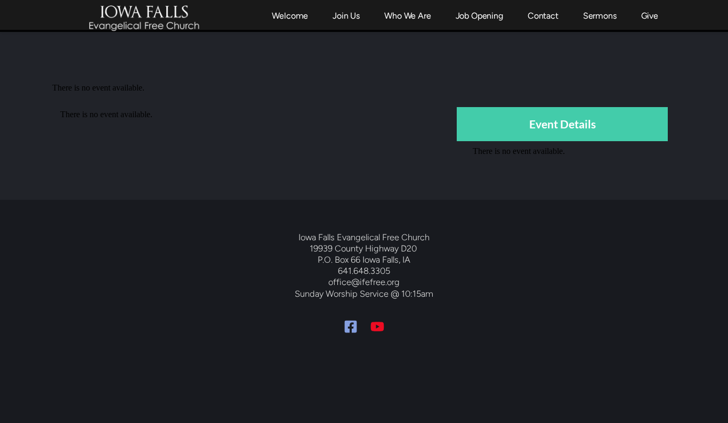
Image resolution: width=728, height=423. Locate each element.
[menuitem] (290, 16)
